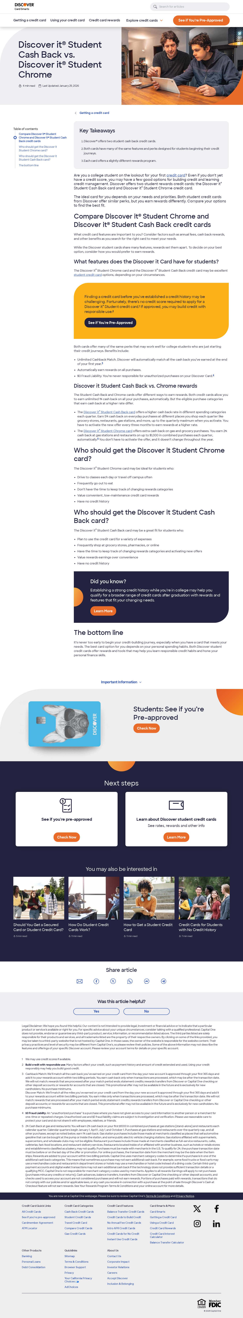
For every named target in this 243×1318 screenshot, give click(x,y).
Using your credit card (67, 20)
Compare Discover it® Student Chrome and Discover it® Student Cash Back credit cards (43, 137)
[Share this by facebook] (96, 981)
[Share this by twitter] (113, 981)
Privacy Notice (185, 1196)
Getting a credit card (29, 20)
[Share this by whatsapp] (130, 981)
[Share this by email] (79, 981)
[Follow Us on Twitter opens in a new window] (198, 1208)
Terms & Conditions (158, 1196)
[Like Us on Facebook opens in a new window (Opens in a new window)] (215, 1208)
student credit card (88, 275)
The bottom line (29, 165)
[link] (139, 306)
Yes (96, 1011)
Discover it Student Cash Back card (109, 412)
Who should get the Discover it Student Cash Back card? (38, 157)
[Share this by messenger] (146, 981)
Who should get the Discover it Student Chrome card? (38, 148)
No (146, 1011)
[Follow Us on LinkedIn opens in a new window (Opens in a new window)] (215, 1223)
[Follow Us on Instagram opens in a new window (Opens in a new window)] (198, 1223)
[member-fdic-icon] (215, 1303)
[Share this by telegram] (163, 981)
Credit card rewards (104, 20)
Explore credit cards (142, 20)
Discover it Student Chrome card (108, 431)
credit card (176, 175)
